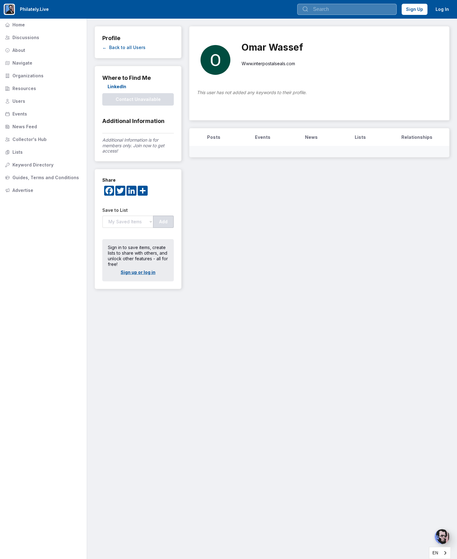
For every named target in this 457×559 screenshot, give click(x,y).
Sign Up (414, 9)
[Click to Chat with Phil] (442, 536)
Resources (20, 88)
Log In (442, 9)
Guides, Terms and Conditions (41, 177)
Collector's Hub (25, 139)
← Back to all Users (123, 47)
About (14, 50)
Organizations (24, 75)
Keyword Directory (28, 164)
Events (15, 113)
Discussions (21, 37)
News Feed (20, 126)
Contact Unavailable (138, 99)
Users (14, 101)
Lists (13, 152)
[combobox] (440, 553)
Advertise (18, 190)
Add (163, 221)
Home (14, 24)
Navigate (18, 63)
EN (435, 553)
